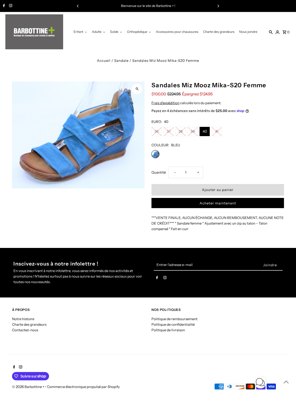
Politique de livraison (168, 330)
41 (216, 131)
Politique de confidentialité (173, 324)
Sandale (121, 60)
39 (193, 131)
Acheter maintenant (218, 203)
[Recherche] (271, 32)
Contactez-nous (25, 330)
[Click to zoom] (137, 89)
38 (181, 131)
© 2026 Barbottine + (28, 387)
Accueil (104, 60)
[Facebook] (3, 6)
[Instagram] (10, 6)
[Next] (218, 6)
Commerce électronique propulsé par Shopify (83, 387)
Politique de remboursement (174, 319)
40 (205, 131)
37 (169, 131)
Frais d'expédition (165, 103)
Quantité (158, 172)
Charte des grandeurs (29, 324)
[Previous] (77, 6)
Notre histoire (23, 319)
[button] (260, 383)
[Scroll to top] (286, 382)
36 (156, 131)
